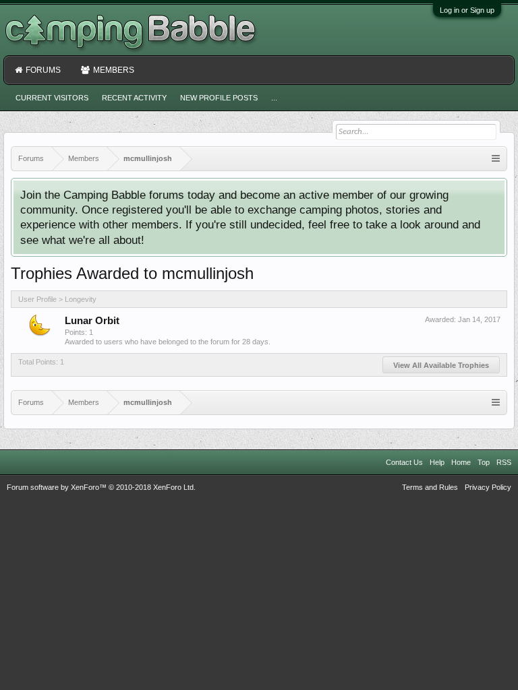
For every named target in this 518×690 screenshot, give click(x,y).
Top (484, 462)
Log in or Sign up (467, 10)
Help (437, 462)
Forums (43, 70)
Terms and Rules (430, 487)
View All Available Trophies (441, 365)
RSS (503, 462)
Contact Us (404, 462)
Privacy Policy (488, 487)
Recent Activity (134, 98)
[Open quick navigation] (496, 158)
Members (113, 70)
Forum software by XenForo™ (101, 487)
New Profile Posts (219, 98)
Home (461, 462)
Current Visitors (52, 98)
